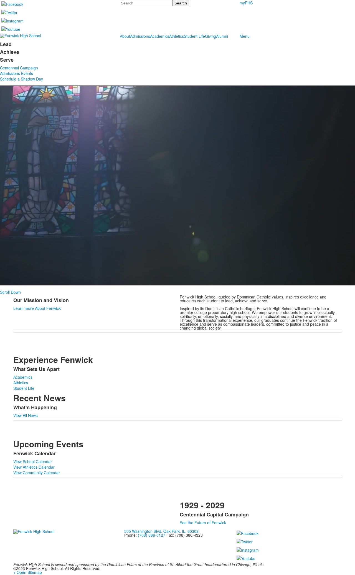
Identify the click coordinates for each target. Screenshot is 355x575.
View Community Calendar (36, 472)
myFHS (246, 3)
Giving (210, 36)
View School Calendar (32, 461)
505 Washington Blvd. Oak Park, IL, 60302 (161, 531)
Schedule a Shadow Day (21, 79)
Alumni (222, 36)
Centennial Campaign (19, 68)
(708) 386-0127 (151, 535)
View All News (25, 415)
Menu (245, 36)
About (125, 36)
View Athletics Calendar (34, 467)
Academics (159, 36)
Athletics (176, 36)
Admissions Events (16, 73)
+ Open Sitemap (27, 572)
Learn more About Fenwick (37, 308)
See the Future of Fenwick (203, 522)
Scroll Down (10, 292)
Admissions (140, 36)
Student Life (194, 36)
